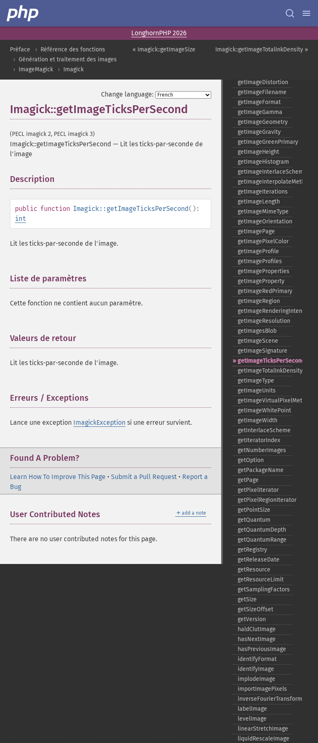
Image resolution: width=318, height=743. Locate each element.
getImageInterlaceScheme (265, 171)
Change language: (127, 94)
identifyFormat (257, 659)
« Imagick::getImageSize (163, 49)
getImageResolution (264, 320)
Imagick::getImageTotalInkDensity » (261, 49)
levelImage (252, 718)
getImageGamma (260, 112)
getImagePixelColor (263, 241)
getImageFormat (259, 102)
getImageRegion (259, 301)
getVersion (252, 619)
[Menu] (306, 13)
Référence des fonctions (73, 49)
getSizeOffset (255, 609)
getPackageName (261, 470)
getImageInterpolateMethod (265, 181)
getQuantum (254, 519)
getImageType (256, 380)
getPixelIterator (258, 490)
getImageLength (259, 201)
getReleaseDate (258, 559)
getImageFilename (262, 92)
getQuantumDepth (262, 529)
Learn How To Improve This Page (58, 477)
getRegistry (252, 549)
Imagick (73, 69)
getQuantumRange (262, 539)
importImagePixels (262, 688)
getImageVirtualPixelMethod (265, 400)
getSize (247, 599)
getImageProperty (261, 281)
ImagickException (99, 422)
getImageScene (258, 340)
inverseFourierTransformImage (265, 698)
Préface (20, 49)
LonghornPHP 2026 (159, 33)
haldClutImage (257, 629)
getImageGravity (259, 132)
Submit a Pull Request (144, 477)
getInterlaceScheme (264, 430)
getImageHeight (258, 151)
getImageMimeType (263, 211)
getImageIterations (263, 191)
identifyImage (256, 669)
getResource (254, 569)
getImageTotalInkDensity (265, 370)
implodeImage (256, 678)
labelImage (252, 708)
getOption (251, 460)
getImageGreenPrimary (265, 141)
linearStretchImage (263, 728)
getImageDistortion (263, 82)
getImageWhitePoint (264, 410)
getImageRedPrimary (265, 291)
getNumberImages (262, 450)
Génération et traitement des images (68, 59)
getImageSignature (262, 350)
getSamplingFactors (264, 589)
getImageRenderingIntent (265, 311)
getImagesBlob (257, 330)
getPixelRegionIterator (265, 499)
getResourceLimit (261, 579)
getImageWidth (257, 420)
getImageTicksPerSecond (265, 360)
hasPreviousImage (262, 649)
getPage (248, 480)
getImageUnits (257, 390)
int (20, 219)
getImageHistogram (263, 161)
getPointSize (254, 509)
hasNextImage (257, 639)
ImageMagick (36, 69)
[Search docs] (290, 13)
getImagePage (256, 231)
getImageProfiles (260, 261)
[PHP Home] (23, 13)
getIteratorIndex (259, 440)
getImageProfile (258, 251)
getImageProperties (263, 271)
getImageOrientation (265, 221)
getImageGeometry (263, 122)
